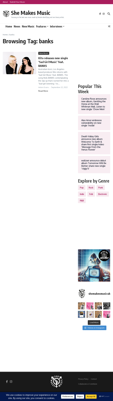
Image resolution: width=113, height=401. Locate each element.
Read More (43, 91)
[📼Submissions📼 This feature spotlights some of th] (81, 305)
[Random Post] (109, 26)
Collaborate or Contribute (87, 384)
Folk (91, 194)
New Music (28, 26)
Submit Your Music (17, 2)
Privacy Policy (83, 379)
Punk (100, 187)
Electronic (102, 194)
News (17, 26)
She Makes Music (30, 12)
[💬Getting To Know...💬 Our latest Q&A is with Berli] (106, 305)
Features (41, 26)
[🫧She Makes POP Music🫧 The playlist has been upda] (89, 305)
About (5, 2)
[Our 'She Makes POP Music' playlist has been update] (106, 314)
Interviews (56, 26)
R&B (82, 200)
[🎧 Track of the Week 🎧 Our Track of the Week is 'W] (81, 314)
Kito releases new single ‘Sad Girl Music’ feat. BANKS (53, 61)
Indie (82, 194)
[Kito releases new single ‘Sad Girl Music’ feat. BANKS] (19, 63)
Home (9, 26)
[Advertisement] (94, 65)
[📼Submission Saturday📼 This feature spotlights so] (98, 314)
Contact (94, 379)
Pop (82, 187)
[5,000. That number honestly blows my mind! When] (89, 314)
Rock (91, 187)
